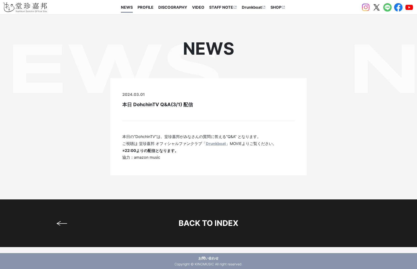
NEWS (127, 7)
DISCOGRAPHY (172, 7)
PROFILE (145, 7)
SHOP (276, 7)
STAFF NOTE (221, 7)
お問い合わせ (208, 258)
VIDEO (198, 7)
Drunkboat (252, 7)
